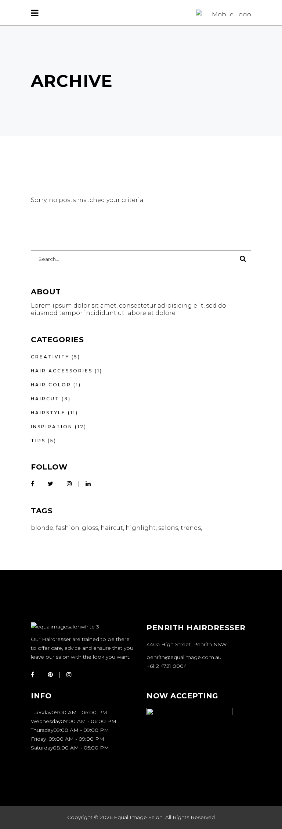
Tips (38, 440)
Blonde (42, 527)
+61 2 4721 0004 (167, 666)
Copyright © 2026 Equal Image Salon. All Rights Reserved (141, 817)
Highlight (141, 527)
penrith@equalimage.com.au (184, 657)
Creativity (50, 356)
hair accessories (62, 370)
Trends (191, 527)
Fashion (67, 527)
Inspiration (52, 426)
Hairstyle (48, 412)
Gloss (90, 527)
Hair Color (51, 384)
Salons (168, 527)
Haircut (45, 398)
